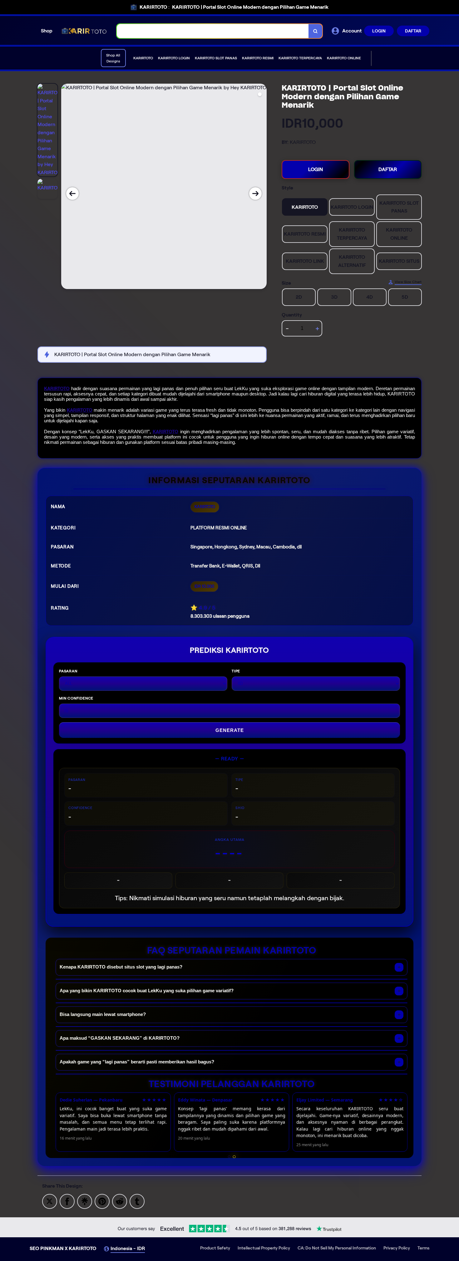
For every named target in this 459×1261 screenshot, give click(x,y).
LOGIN (379, 30)
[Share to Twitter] (49, 1201)
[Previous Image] (72, 193)
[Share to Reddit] (119, 1201)
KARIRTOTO (57, 388)
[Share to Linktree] (84, 1201)
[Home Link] (84, 31)
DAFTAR (413, 30)
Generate (229, 730)
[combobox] (213, 31)
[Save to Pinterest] (102, 1201)
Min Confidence (76, 698)
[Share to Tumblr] (137, 1201)
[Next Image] (255, 193)
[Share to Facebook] (67, 1201)
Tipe (236, 671)
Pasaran (68, 671)
